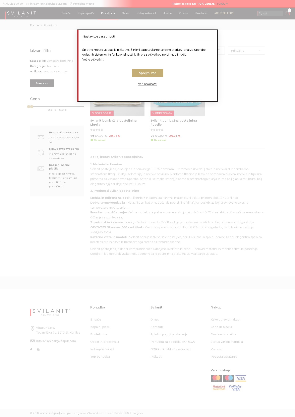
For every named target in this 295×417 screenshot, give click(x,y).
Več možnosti (147, 84)
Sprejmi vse (147, 73)
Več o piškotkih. (93, 59)
